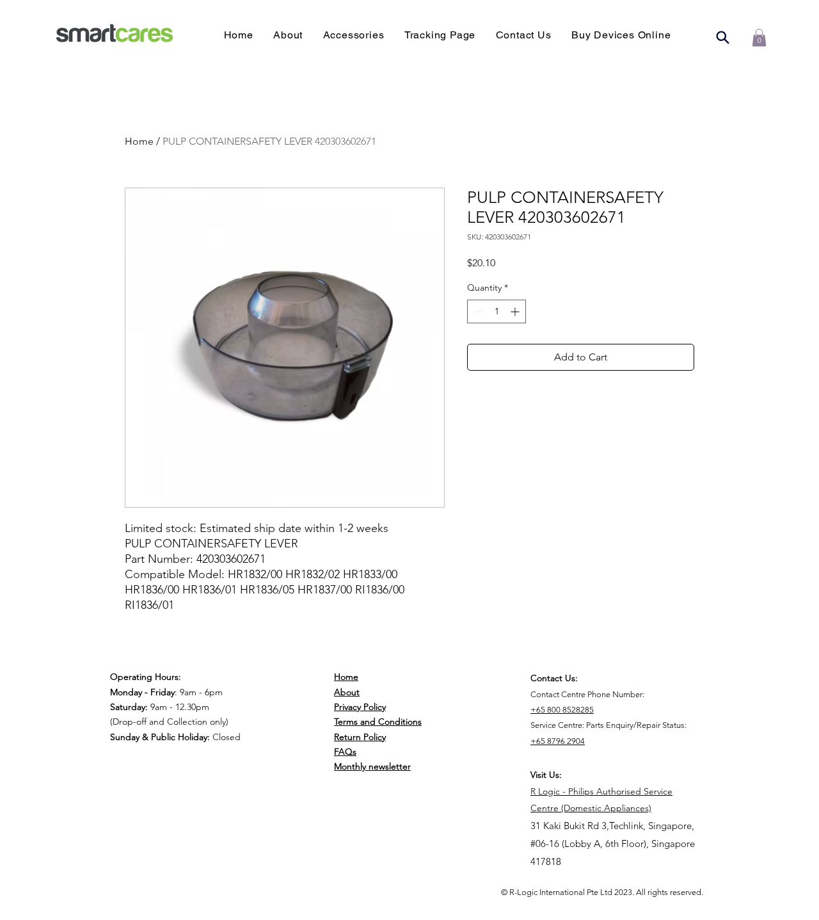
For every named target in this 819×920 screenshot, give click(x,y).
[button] (621, 34)
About (347, 692)
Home (139, 141)
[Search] (722, 37)
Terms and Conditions (378, 721)
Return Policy (360, 737)
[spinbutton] (496, 311)
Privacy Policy (360, 707)
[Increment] (516, 311)
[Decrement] (477, 311)
